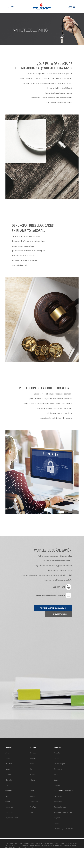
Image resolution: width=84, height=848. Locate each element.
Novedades (57, 753)
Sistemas (8, 748)
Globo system (8, 780)
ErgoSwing (8, 775)
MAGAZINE (57, 748)
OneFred (7, 769)
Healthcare (33, 758)
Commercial (33, 753)
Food (31, 769)
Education (32, 775)
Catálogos (32, 796)
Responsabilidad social (11, 818)
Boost (6, 785)
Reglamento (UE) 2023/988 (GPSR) (63, 829)
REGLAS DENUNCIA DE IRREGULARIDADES (53, 608)
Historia (7, 796)
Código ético (57, 818)
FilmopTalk (33, 807)
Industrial (32, 780)
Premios (56, 775)
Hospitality (32, 764)
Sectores (33, 748)
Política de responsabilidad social (63, 812)
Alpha (7, 753)
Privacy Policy (58, 796)
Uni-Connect (8, 764)
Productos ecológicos (59, 764)
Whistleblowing (58, 802)
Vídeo (31, 812)
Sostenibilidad (9, 812)
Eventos (56, 780)
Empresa (8, 791)
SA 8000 (56, 823)
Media (32, 791)
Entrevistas (57, 785)
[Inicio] (42, 7)
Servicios (7, 802)
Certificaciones (58, 769)
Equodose (7, 758)
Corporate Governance (63, 791)
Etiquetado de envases (60, 807)
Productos (56, 758)
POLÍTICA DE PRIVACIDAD (59, 614)
